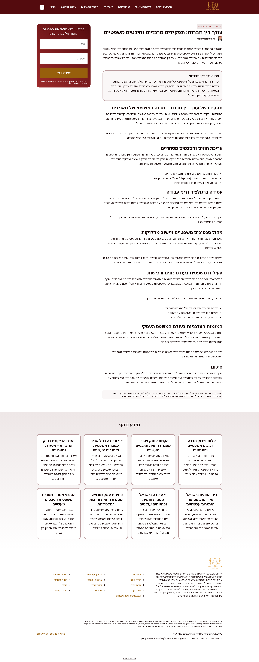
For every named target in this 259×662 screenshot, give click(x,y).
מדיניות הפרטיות (80, 83)
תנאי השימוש (50, 81)
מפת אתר (136, 585)
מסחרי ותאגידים (89, 7)
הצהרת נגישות (129, 658)
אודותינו (137, 574)
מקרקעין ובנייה (164, 7)
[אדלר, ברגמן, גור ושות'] (212, 7)
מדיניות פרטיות (57, 633)
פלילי (53, 7)
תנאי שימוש (42, 633)
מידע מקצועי (61, 590)
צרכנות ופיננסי (143, 7)
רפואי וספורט (68, 7)
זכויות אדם (124, 7)
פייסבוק (137, 590)
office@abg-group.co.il (128, 595)
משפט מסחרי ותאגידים (209, 26)
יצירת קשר (136, 579)
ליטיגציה (108, 7)
